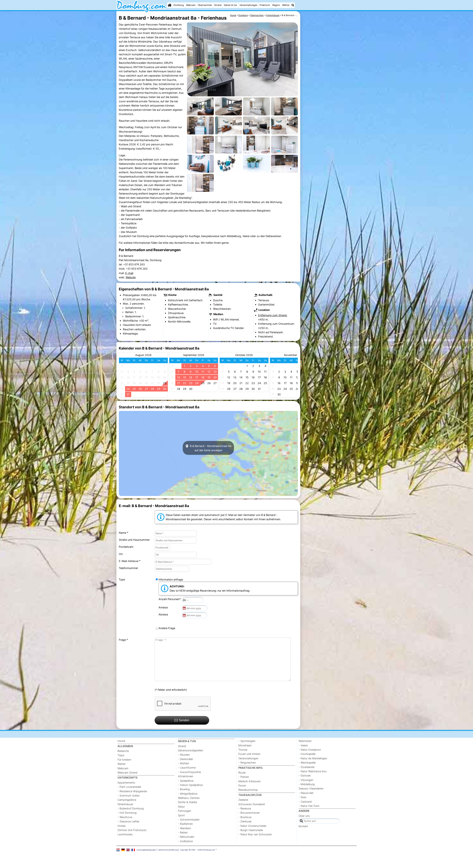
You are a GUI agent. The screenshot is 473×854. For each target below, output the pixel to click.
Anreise (164, 607)
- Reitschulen (186, 836)
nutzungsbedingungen (146, 850)
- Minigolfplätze (187, 793)
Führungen (184, 810)
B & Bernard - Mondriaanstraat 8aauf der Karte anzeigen (210, 448)
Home (121, 740)
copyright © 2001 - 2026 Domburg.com (197, 850)
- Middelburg (307, 784)
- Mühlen (183, 763)
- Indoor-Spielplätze (190, 785)
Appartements (126, 782)
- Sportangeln (246, 740)
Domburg (178, 5)
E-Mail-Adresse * (129, 561)
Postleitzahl (126, 546)
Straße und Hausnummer (134, 539)
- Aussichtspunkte (189, 772)
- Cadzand (305, 801)
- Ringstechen (247, 762)
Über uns (304, 815)
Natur (181, 806)
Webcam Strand (127, 772)
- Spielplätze (185, 780)
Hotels (122, 825)
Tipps (121, 755)
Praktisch (265, 5)
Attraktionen (185, 776)
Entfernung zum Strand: (272, 315)
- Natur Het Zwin (309, 805)
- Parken (243, 776)
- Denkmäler (185, 759)
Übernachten (205, 5)
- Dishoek (305, 775)
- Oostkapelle (307, 753)
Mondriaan (244, 745)
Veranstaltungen (248, 5)
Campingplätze (127, 799)
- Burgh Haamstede (250, 830)
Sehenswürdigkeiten (190, 750)
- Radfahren (185, 823)
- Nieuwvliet (306, 792)
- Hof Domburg (127, 812)
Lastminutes (125, 834)
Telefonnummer (128, 568)
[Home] (169, 5)
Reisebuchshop (248, 789)
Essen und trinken (249, 753)
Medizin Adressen (249, 781)
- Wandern (184, 828)
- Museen (184, 754)
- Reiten (183, 832)
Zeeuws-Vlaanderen (311, 788)
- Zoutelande (306, 767)
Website (131, 277)
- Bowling (184, 789)
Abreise (164, 614)
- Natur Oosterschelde (252, 825)
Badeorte (123, 750)
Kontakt (303, 826)
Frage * (123, 639)
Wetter (286, 5)
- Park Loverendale (129, 786)
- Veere (303, 745)
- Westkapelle (307, 762)
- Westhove (125, 817)
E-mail (129, 273)
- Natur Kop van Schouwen (255, 834)
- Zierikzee (244, 821)
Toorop (242, 749)
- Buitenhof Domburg (131, 808)
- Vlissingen (306, 780)
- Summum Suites (129, 795)
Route (242, 772)
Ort (121, 554)
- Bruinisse (244, 817)
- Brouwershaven (249, 812)
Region (276, 5)
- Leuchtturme (187, 767)
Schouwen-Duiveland (251, 804)
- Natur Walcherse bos (313, 771)
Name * (123, 532)
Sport (181, 815)
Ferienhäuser (125, 804)
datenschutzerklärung (168, 850)
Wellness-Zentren (189, 797)
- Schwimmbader (189, 819)
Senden (184, 720)
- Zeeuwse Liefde (128, 821)
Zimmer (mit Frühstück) (132, 830)
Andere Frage (167, 628)
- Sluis (302, 797)
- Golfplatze (185, 841)
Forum (242, 785)
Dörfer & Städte (187, 802)
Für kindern (124, 759)
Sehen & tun (230, 5)
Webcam (190, 5)
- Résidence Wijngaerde (132, 791)
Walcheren (305, 740)
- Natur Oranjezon (310, 749)
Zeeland (243, 799)
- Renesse (244, 808)
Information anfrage (171, 579)
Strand (218, 5)
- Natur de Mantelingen (313, 758)
